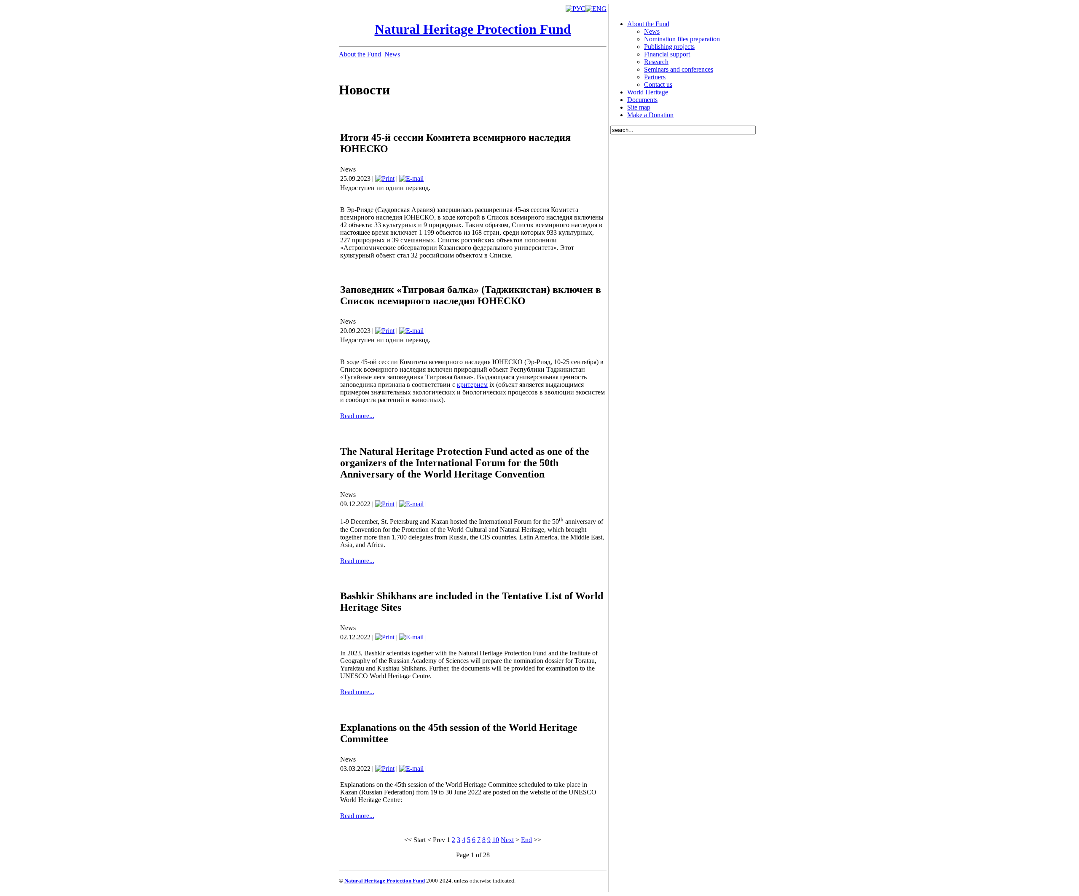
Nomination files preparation (682, 39)
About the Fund (360, 54)
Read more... (357, 415)
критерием (472, 384)
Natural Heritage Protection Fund (473, 29)
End (526, 839)
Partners (655, 76)
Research (656, 61)
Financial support (667, 54)
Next (507, 839)
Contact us (658, 84)
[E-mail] (411, 178)
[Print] (385, 178)
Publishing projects (669, 46)
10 (495, 839)
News (392, 54)
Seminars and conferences (678, 69)
